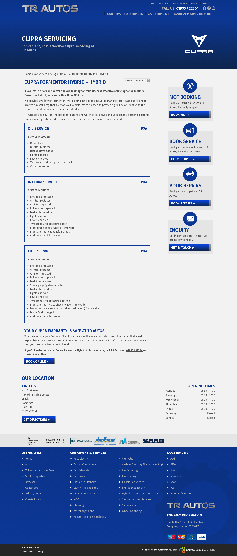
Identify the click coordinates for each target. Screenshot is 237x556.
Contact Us (207, 3)
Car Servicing (158, 13)
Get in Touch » (182, 247)
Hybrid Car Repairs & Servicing (140, 493)
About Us (163, 3)
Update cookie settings (33, 552)
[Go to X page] (209, 8)
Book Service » (183, 159)
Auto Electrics (82, 458)
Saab (173, 482)
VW (172, 488)
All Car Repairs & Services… (90, 517)
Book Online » (37, 361)
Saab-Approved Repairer (193, 13)
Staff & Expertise (179, 3)
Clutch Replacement (86, 488)
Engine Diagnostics (133, 488)
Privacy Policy (33, 493)
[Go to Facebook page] (204, 8)
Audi (173, 458)
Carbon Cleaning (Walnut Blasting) (142, 464)
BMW (173, 464)
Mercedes (176, 476)
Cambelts (127, 458)
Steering (79, 505)
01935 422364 (180, 8)
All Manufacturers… (181, 493)
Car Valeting (129, 476)
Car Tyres (79, 476)
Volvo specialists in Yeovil (40, 470)
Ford (173, 470)
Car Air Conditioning (85, 464)
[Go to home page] (50, 8)
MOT (76, 499)
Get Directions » (37, 419)
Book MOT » (180, 115)
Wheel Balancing (132, 511)
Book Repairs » (183, 203)
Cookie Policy (33, 499)
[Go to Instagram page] (213, 8)
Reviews (195, 3)
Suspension (129, 505)
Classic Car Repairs (85, 482)
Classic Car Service (133, 482)
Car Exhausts (81, 470)
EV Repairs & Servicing (87, 493)
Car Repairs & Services (125, 13)
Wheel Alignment (84, 511)
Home (152, 3)
